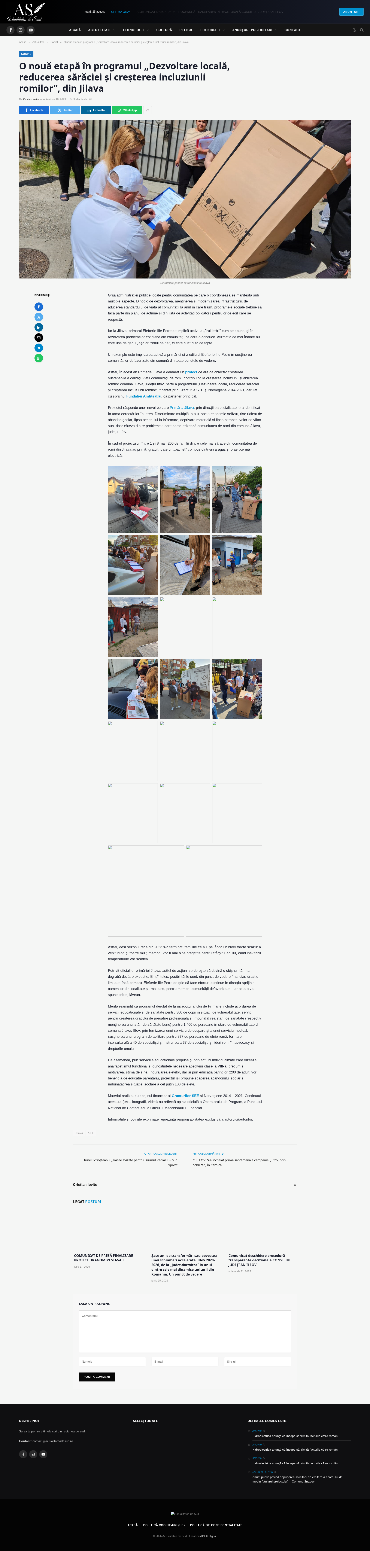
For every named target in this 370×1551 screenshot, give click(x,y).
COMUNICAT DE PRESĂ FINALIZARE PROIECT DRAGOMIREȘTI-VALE (103, 1258)
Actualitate (100, 30)
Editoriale (210, 30)
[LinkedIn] (38, 327)
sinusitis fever (262, 1472)
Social (26, 53)
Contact (293, 30)
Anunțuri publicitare (252, 30)
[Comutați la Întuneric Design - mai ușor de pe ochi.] (354, 30)
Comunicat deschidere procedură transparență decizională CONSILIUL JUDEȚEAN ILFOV (259, 1260)
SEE (91, 1133)
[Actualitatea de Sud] (25, 12)
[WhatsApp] (38, 358)
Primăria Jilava (182, 408)
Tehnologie (134, 30)
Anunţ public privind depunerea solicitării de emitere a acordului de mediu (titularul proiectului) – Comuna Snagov (297, 1479)
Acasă (75, 30)
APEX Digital (208, 1536)
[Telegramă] (38, 347)
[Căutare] (361, 30)
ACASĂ (132, 1525)
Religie (186, 30)
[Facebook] (38, 306)
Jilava (79, 1133)
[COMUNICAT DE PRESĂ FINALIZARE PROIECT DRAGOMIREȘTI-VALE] (108, 1229)
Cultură (164, 30)
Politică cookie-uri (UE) (164, 1525)
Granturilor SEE (185, 1096)
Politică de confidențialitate (216, 1525)
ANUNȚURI (351, 11)
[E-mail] (38, 337)
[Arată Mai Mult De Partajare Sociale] (147, 110)
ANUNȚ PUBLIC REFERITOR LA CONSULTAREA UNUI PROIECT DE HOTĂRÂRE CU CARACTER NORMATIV (210, 11)
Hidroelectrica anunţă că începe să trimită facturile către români (295, 1436)
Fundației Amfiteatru (143, 396)
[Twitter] (38, 317)
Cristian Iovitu (31, 99)
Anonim (257, 1431)
